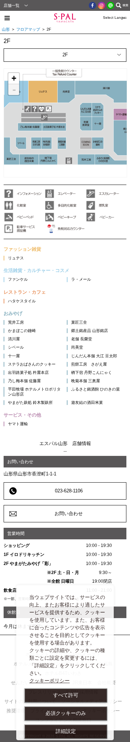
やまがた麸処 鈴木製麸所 (30, 402)
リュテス (16, 258)
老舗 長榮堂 (81, 339)
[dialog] (65, 662)
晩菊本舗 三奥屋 (85, 381)
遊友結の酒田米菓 (87, 402)
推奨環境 (15, 710)
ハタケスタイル (22, 301)
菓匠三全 (79, 322)
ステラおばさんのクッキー (32, 364)
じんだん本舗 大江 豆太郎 (94, 356)
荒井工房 (16, 322)
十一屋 (14, 356)
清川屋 (14, 339)
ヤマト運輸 (18, 424)
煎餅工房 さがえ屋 (89, 364)
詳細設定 (66, 731)
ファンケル (18, 279)
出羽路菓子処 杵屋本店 (28, 372)
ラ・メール (81, 279)
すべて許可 (65, 695)
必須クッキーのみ (66, 713)
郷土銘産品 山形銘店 (89, 330)
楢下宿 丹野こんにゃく (91, 372)
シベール (16, 347)
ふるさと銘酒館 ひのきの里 (95, 389)
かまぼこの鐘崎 (22, 330)
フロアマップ (28, 29)
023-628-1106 (69, 490)
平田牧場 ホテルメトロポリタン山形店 (34, 391)
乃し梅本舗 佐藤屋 (24, 381)
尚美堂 (77, 347)
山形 (6, 29)
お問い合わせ (69, 513)
